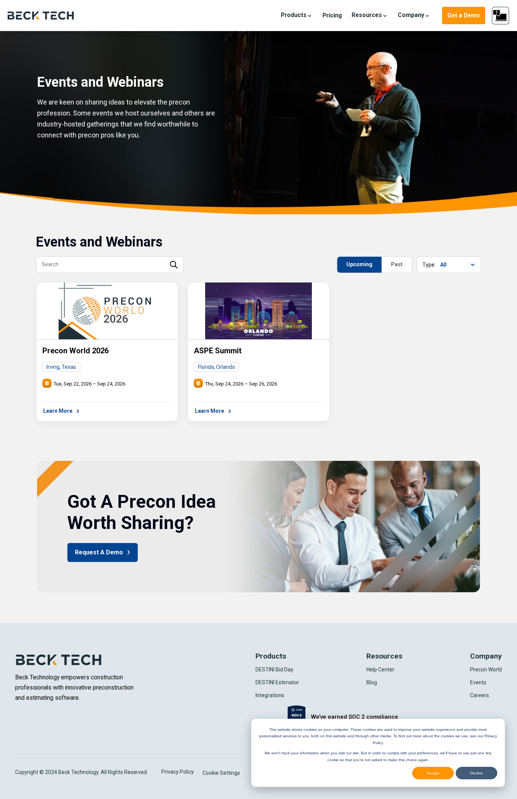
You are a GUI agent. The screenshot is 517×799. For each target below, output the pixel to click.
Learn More (58, 411)
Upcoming (359, 264)
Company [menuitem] (486, 656)
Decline (476, 773)
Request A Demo (100, 552)
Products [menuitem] (270, 656)
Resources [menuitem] (384, 656)
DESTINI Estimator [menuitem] (277, 682)
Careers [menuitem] (479, 695)
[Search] (174, 265)
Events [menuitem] (478, 682)
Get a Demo (463, 15)
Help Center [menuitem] (380, 669)
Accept (433, 773)
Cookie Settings (221, 773)
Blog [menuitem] (371, 682)
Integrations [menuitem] (269, 695)
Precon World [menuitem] (486, 669)
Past (397, 264)
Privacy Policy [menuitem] (177, 772)
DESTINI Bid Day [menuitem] (274, 669)
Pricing (332, 15)
